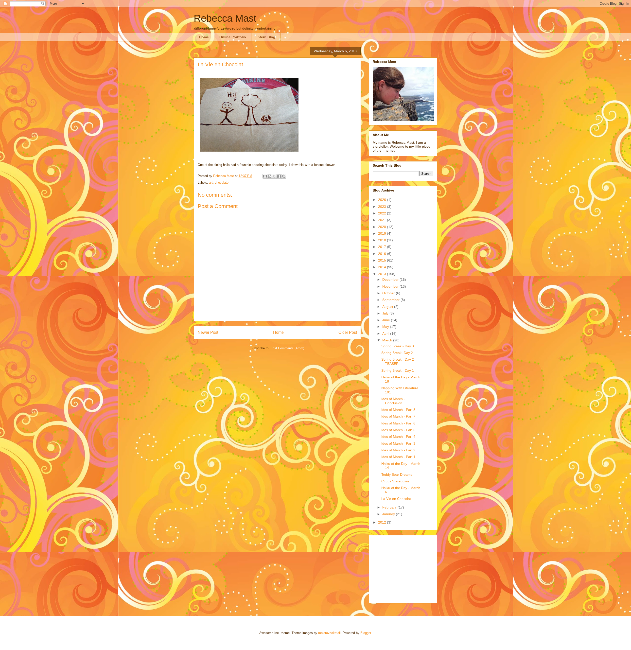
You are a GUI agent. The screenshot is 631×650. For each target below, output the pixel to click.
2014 (382, 267)
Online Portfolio (232, 37)
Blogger (365, 633)
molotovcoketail (329, 633)
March (387, 340)
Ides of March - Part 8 (398, 410)
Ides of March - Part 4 (398, 437)
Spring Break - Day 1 (397, 370)
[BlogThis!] (269, 176)
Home (204, 37)
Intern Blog (266, 37)
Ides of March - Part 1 (398, 457)
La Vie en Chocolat (396, 499)
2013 (382, 274)
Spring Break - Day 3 (397, 346)
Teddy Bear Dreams (396, 474)
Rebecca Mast (225, 18)
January (389, 514)
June (386, 320)
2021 (382, 220)
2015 (382, 260)
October (389, 293)
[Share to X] (274, 176)
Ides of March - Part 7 (398, 416)
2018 (382, 240)
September (391, 300)
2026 (382, 200)
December (391, 279)
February (390, 507)
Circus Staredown (395, 481)
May (386, 327)
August (388, 307)
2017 (382, 247)
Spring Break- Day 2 (397, 353)
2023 (382, 207)
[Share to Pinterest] (283, 176)
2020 (382, 227)
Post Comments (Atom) (287, 348)
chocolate (221, 182)
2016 (382, 254)
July (385, 313)
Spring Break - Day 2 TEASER (397, 361)
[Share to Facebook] (279, 176)
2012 (382, 522)
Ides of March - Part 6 (398, 423)
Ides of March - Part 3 (398, 443)
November (391, 286)
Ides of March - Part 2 (398, 450)
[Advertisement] (403, 568)
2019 (382, 233)
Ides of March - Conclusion (393, 401)
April (386, 333)
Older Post (347, 332)
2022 (382, 213)
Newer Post (208, 332)
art (211, 182)
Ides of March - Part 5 (398, 430)
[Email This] (265, 176)
